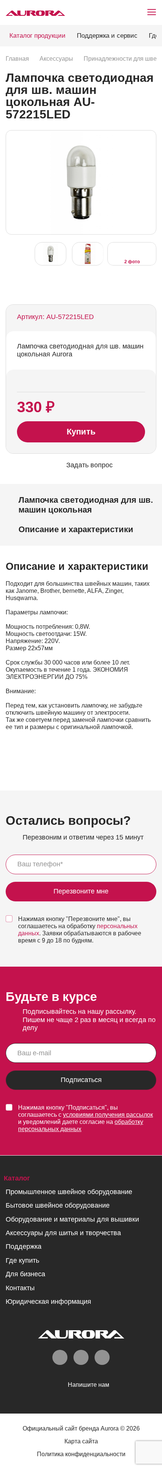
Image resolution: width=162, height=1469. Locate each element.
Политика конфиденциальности (81, 1454)
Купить (81, 431)
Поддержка (23, 1246)
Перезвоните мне (81, 891)
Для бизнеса (25, 1274)
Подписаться (81, 1080)
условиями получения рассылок (108, 1114)
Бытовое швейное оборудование (58, 1205)
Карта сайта (81, 1441)
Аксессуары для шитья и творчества (63, 1233)
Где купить (22, 1260)
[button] (148, 181)
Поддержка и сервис (107, 35)
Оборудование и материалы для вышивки (72, 1219)
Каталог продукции (37, 35)
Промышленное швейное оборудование (69, 1192)
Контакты (20, 1288)
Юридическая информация (48, 1301)
